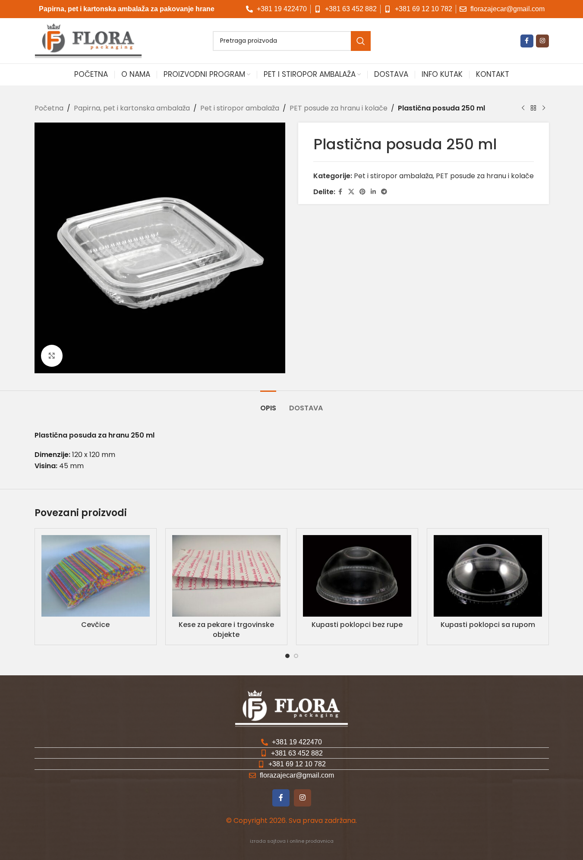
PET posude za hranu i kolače (339, 108)
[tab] (268, 404)
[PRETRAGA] (361, 41)
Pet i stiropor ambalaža (239, 108)
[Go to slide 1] (287, 656)
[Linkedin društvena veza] (373, 192)
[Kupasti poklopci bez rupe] (357, 575)
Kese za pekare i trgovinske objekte (226, 629)
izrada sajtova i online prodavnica (292, 841)
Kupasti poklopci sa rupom (488, 625)
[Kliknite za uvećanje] (52, 355)
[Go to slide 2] (296, 656)
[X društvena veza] (351, 192)
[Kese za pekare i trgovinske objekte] (226, 575)
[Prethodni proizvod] (523, 108)
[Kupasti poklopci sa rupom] (488, 575)
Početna (49, 108)
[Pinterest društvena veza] (362, 192)
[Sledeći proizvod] (544, 108)
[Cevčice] (95, 575)
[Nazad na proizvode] (533, 108)
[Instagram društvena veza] (542, 41)
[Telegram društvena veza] (384, 192)
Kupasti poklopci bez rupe (357, 625)
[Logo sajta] (88, 40)
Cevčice (95, 625)
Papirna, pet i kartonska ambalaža (132, 108)
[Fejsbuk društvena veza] (526, 41)
